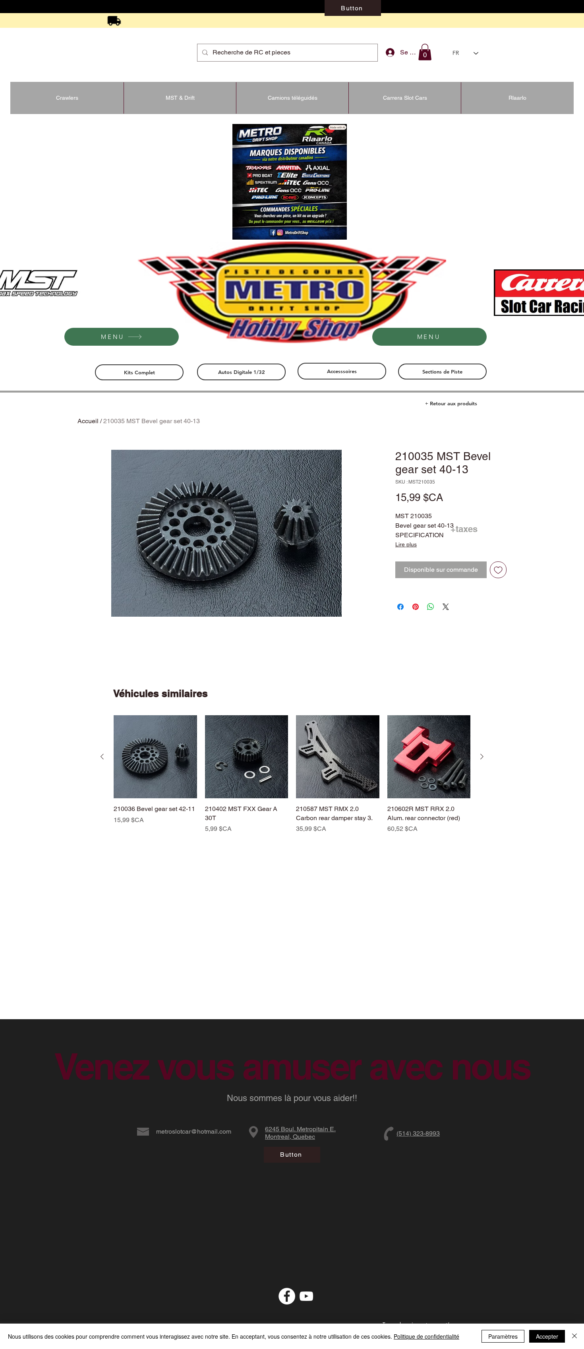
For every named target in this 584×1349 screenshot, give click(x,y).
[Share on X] (446, 607)
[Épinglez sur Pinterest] (415, 607)
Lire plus (406, 544)
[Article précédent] (102, 756)
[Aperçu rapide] (155, 757)
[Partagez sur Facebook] (400, 607)
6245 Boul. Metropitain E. (300, 1129)
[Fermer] (574, 1336)
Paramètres (503, 1336)
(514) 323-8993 (418, 1133)
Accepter (547, 1336)
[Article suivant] (482, 756)
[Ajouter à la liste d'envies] (498, 569)
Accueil (88, 421)
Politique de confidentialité (426, 1336)
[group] (292, 779)
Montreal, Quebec (290, 1136)
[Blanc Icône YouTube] (306, 1296)
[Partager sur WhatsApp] (430, 607)
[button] (425, 52)
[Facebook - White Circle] (286, 1296)
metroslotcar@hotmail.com (193, 1131)
